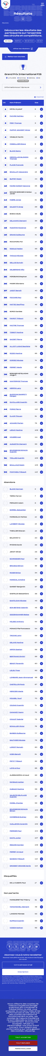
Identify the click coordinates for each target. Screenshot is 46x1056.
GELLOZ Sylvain (16, 262)
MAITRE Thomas (17, 325)
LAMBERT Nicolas (17, 524)
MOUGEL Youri (16, 698)
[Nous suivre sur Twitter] (16, 946)
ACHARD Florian (16, 423)
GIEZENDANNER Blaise (19, 614)
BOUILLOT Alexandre (19, 172)
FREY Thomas (16, 123)
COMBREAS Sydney (18, 817)
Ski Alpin (8, 41)
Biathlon (18, 41)
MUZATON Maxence (18, 228)
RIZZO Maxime (16, 353)
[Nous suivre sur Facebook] (9, 946)
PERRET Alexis (16, 367)
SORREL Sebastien (18, 510)
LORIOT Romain (16, 747)
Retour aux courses (16, 56)
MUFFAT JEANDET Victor (20, 130)
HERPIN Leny (15, 388)
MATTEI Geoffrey (17, 304)
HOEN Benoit (15, 754)
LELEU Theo (15, 670)
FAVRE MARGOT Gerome (20, 186)
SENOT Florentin (17, 663)
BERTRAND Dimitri (17, 656)
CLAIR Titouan (16, 416)
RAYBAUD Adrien (17, 782)
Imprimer (40, 97)
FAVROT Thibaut (16, 318)
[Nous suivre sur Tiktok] (30, 946)
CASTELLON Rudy (17, 684)
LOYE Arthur (15, 768)
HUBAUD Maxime (17, 789)
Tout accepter (23, 1037)
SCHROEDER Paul (17, 559)
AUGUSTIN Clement (18, 444)
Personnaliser (23, 1048)
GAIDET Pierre (16, 339)
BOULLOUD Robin (17, 465)
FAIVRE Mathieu (17, 116)
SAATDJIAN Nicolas (18, 600)
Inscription (23, 972)
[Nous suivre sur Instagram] (23, 946)
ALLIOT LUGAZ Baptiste (20, 346)
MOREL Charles (16, 803)
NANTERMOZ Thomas (19, 381)
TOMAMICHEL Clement (19, 907)
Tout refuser (23, 1043)
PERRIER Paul (15, 831)
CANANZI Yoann (17, 712)
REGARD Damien (17, 845)
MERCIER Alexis (16, 691)
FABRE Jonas (15, 200)
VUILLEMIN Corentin (19, 824)
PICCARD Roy (15, 297)
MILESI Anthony (17, 621)
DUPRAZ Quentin (17, 921)
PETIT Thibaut (16, 761)
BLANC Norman (16, 489)
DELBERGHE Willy (17, 269)
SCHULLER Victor (17, 726)
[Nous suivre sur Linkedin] (36, 946)
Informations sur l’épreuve (16, 87)
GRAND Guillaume (17, 235)
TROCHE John (15, 635)
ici (24, 983)
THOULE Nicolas (16, 256)
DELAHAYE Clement (18, 221)
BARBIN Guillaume (17, 733)
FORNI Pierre (15, 409)
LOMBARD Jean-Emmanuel (21, 677)
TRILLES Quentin (17, 458)
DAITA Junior (15, 838)
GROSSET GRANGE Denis (20, 866)
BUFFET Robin (16, 179)
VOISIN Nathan (16, 928)
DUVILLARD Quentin (18, 402)
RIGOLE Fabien (16, 249)
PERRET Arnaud (16, 852)
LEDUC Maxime (16, 430)
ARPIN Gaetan (16, 649)
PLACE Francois (16, 165)
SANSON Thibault (17, 859)
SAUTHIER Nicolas (17, 740)
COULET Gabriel (16, 719)
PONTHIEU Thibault (18, 472)
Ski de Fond (29, 41)
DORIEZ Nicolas (16, 360)
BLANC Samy (15, 151)
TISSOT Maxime (16, 332)
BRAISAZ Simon (16, 566)
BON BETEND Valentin (19, 607)
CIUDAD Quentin (17, 705)
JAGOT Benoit (15, 290)
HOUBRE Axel (15, 437)
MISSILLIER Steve (18, 144)
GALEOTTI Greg (16, 207)
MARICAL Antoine (17, 580)
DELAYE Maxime (16, 642)
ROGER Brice (15, 573)
